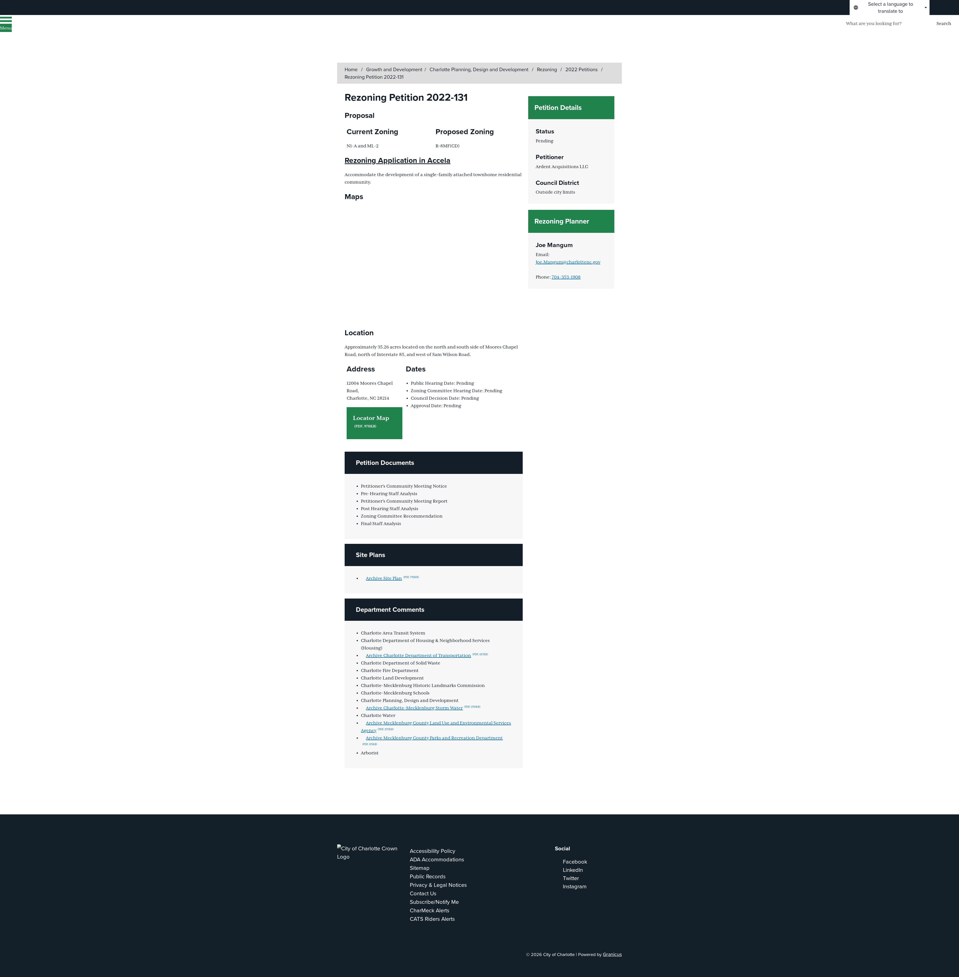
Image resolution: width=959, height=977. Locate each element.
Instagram (575, 886)
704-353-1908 (566, 277)
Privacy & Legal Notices (438, 885)
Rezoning (547, 69)
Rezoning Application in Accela (397, 160)
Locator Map (371, 421)
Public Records (428, 876)
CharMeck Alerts (429, 910)
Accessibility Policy (432, 851)
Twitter (571, 878)
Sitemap (420, 868)
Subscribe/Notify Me (434, 902)
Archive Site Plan (392, 578)
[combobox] (890, 7)
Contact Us (423, 893)
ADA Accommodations (437, 859)
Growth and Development (394, 69)
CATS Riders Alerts (432, 919)
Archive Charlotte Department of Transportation (427, 655)
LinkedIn (573, 870)
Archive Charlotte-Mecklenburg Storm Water (423, 708)
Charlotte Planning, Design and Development (480, 69)
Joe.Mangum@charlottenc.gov (568, 262)
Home (351, 69)
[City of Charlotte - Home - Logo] (64, 30)
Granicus (612, 954)
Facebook (575, 862)
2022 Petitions (582, 69)
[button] (433, 463)
